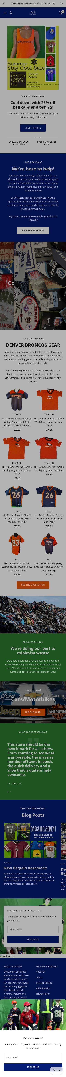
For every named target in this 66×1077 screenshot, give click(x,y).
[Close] (61, 1004)
